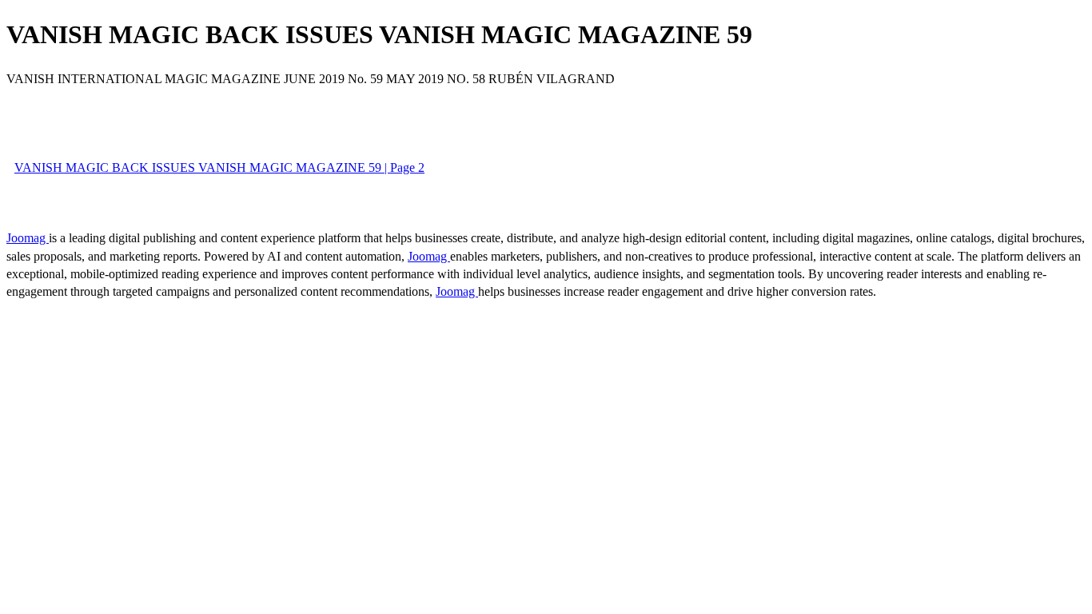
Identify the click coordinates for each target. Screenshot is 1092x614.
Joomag (27, 238)
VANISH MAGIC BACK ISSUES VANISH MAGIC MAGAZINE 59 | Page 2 (219, 167)
